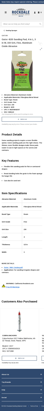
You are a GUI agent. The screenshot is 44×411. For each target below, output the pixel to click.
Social (4, 397)
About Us (5, 374)
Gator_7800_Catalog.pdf (13, 267)
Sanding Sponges (11, 30)
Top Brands (6, 382)
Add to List (23, 119)
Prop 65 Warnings (12, 287)
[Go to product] (19, 321)
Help (3, 390)
